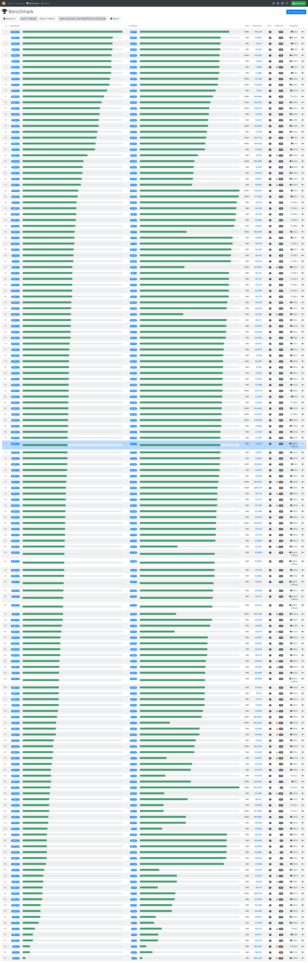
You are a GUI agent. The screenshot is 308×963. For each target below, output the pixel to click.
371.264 (258, 811)
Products (19, 3)
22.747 (258, 499)
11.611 (259, 90)
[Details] (303, 32)
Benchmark (34, 3)
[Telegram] (282, 3)
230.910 (258, 523)
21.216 (259, 373)
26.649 (258, 661)
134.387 (258, 946)
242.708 (258, 614)
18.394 (258, 220)
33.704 (258, 764)
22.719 (258, 493)
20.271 (258, 320)
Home (10, 3)
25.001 (258, 625)
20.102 (258, 302)
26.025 (258, 649)
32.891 (258, 758)
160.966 (258, 161)
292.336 (257, 722)
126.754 (258, 108)
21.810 (259, 443)
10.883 (258, 37)
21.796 (258, 438)
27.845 (258, 711)
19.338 (258, 261)
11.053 (259, 61)
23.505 (258, 552)
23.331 (258, 546)
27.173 (259, 699)
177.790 (258, 196)
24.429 (258, 620)
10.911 (259, 43)
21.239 (258, 379)
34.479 (258, 775)
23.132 (258, 529)
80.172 (258, 928)
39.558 (258, 828)
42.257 (258, 361)
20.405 (258, 332)
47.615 (258, 881)
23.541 (258, 570)
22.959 (258, 511)
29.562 (258, 734)
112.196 (258, 79)
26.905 (258, 673)
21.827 (258, 452)
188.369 (258, 232)
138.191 (258, 952)
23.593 (258, 576)
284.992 (257, 717)
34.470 (258, 770)
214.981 (258, 414)
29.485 (258, 728)
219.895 (258, 464)
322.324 (258, 746)
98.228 (258, 32)
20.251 (258, 314)
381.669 (258, 817)
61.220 (258, 923)
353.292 (258, 787)
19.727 (258, 279)
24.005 (258, 590)
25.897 (258, 637)
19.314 (258, 255)
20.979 (258, 349)
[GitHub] (287, 3)
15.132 (259, 155)
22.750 (258, 505)
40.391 (258, 834)
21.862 (258, 458)
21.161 (259, 367)
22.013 (258, 470)
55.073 (258, 917)
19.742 (258, 285)
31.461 (258, 740)
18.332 (258, 214)
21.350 (258, 396)
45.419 (258, 870)
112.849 (258, 84)
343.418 (258, 958)
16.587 (258, 179)
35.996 (258, 793)
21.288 (258, 385)
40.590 (258, 852)
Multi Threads (28, 18)
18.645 (258, 226)
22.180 (258, 476)
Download (300, 3)
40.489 (258, 840)
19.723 (258, 273)
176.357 (258, 190)
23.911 (258, 582)
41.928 (258, 864)
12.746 (258, 114)
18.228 (258, 208)
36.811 (258, 799)
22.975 (258, 517)
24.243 (258, 605)
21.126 (259, 355)
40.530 (258, 846)
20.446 (258, 337)
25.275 (258, 631)
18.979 (258, 243)
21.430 (258, 402)
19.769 (258, 290)
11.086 (258, 73)
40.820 (258, 858)
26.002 (258, 643)
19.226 (258, 249)
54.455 (258, 905)
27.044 (258, 687)
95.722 (258, 940)
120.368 (258, 96)
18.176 (259, 202)
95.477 (258, 934)
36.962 (258, 805)
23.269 (258, 540)
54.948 (258, 911)
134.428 (258, 143)
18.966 (258, 237)
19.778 (258, 296)
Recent (115, 18)
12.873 (258, 120)
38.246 (258, 823)
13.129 (259, 132)
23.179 (258, 535)
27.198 (259, 705)
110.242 (258, 55)
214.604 (258, 408)
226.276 (258, 487)
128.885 (258, 126)
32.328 (258, 752)
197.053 (258, 267)
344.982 (257, 781)
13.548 (258, 149)
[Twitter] (273, 3)
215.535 (258, 420)
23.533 (258, 561)
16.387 (258, 173)
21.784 (258, 432)
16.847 (258, 184)
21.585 (258, 426)
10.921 (258, 49)
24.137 (258, 596)
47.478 (258, 875)
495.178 (258, 893)
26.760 (258, 667)
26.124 (258, 655)
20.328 (258, 326)
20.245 (258, 308)
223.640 (257, 482)
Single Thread (47, 18)
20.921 (258, 343)
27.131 (259, 693)
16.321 (258, 167)
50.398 (258, 899)
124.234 (258, 102)
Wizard (46, 3)
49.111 (259, 887)
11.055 (259, 67)
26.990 (258, 678)
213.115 (258, 390)
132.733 (258, 137)
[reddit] (278, 3)
